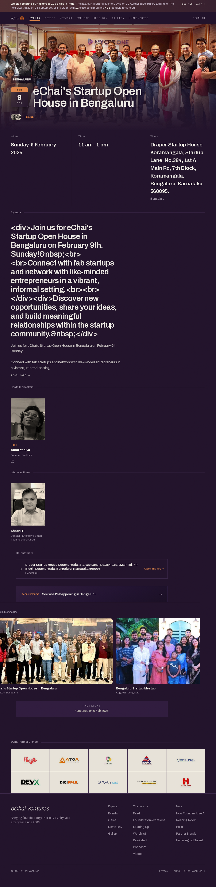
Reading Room (186, 820)
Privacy (163, 871)
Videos (138, 853)
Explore (83, 18)
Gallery (118, 18)
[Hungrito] (30, 760)
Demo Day (100, 18)
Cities (50, 18)
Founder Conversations (149, 820)
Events (35, 18)
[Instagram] (12, 461)
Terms (176, 871)
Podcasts (140, 847)
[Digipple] (69, 782)
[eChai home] (17, 18)
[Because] (185, 760)
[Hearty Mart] (185, 782)
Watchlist (139, 833)
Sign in (199, 18)
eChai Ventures (30, 808)
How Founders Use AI (190, 813)
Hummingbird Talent (189, 840)
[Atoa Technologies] (69, 760)
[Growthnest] (108, 782)
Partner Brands (186, 833)
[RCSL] (147, 760)
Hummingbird (138, 18)
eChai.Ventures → (194, 871)
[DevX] (30, 782)
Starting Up (141, 827)
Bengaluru (22, 79)
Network (66, 18)
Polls (179, 827)
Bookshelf (140, 840)
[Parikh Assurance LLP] (147, 782)
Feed (136, 813)
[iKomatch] (108, 760)
